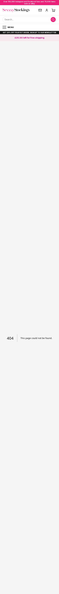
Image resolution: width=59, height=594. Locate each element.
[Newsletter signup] (40, 10)
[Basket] (53, 10)
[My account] (47, 10)
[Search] (53, 19)
